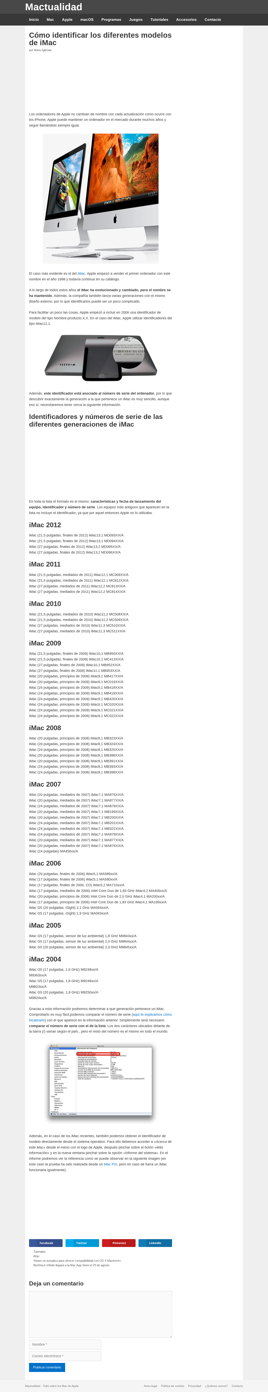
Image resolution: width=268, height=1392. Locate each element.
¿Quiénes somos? (216, 1385)
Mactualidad (53, 6)
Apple (67, 19)
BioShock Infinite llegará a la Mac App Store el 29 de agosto (71, 1265)
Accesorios (186, 19)
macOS (87, 19)
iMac (81, 273)
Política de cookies (172, 1385)
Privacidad (194, 1385)
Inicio (34, 19)
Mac (50, 19)
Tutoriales (159, 19)
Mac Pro (110, 1164)
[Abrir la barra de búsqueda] (236, 20)
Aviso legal (150, 1385)
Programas (111, 19)
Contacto (213, 19)
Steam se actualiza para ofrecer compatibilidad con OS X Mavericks (77, 1260)
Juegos (136, 19)
